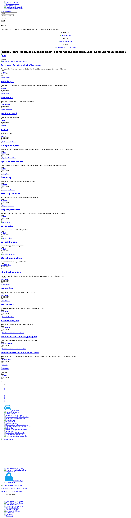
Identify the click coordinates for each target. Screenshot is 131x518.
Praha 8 (3, 233)
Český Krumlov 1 (6, 359)
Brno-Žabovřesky (7, 343)
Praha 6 (3, 217)
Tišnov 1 (4, 201)
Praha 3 (3, 153)
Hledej (3, 20)
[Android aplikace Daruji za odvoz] (12, 485)
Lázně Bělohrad (6, 265)
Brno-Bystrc (5, 311)
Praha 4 (3, 72)
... (4, 393)
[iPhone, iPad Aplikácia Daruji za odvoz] (14, 488)
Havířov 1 (4, 136)
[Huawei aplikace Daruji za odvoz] (12, 491)
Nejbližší (3, 59)
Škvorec (4, 375)
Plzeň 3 (3, 88)
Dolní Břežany (5, 104)
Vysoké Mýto (5, 279)
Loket (3, 120)
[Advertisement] (54, 453)
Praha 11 (4, 185)
